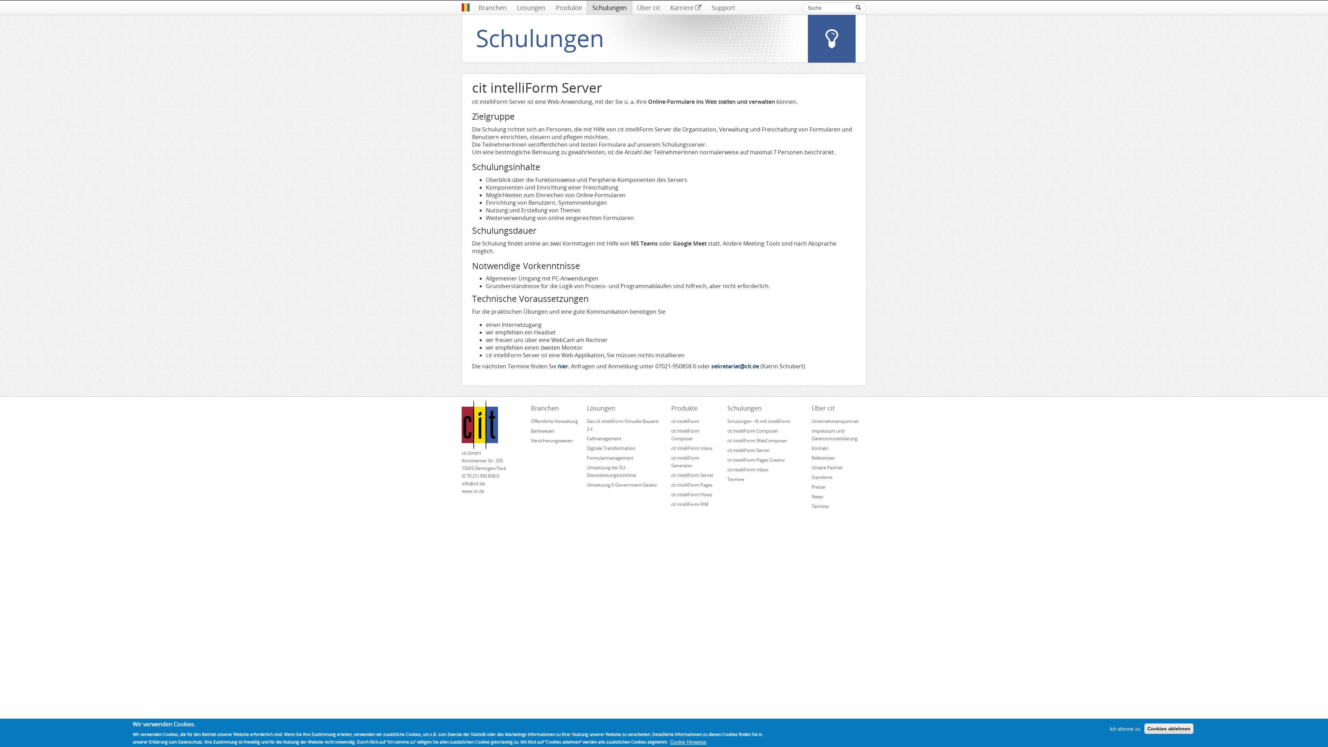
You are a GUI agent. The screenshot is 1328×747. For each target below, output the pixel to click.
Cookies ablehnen (1168, 728)
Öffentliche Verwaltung (554, 421)
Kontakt (820, 448)
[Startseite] (466, 8)
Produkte (569, 7)
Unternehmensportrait (835, 421)
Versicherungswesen (552, 440)
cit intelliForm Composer (685, 435)
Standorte (822, 477)
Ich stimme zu (1125, 728)
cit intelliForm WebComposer (757, 440)
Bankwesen (542, 431)
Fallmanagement (604, 438)
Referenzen (823, 458)
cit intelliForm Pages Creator (756, 460)
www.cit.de (473, 491)
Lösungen (531, 7)
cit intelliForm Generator (685, 462)
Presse (818, 487)
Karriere (681, 7)
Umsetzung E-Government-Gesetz (622, 485)
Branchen (493, 7)
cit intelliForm (685, 421)
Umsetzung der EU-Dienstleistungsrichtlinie (611, 471)
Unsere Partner (827, 467)
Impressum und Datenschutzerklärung (834, 435)
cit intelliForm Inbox (691, 448)
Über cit (648, 7)
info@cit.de (473, 483)
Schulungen (609, 7)
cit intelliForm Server (692, 475)
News (817, 497)
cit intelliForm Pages (691, 485)
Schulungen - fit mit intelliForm (758, 421)
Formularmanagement (610, 458)
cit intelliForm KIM (690, 504)
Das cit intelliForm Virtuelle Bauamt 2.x (623, 425)
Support (723, 7)
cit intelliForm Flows (691, 494)
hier (563, 366)
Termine (735, 479)
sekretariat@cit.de (735, 366)
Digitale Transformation (611, 448)
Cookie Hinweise (688, 741)
